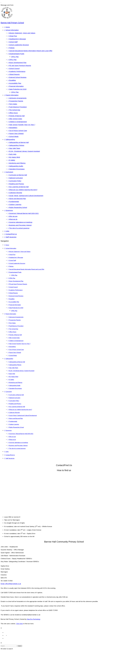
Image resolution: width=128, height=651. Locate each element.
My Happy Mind (14, 157)
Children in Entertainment (18, 122)
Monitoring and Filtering (17, 163)
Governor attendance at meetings (20, 222)
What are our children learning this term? (23, 190)
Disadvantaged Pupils (16, 54)
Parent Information (12, 95)
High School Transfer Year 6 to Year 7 (22, 125)
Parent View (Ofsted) (16, 133)
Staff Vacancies (11, 237)
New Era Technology (33, 619)
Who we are (13, 216)
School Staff (13, 42)
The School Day (14, 110)
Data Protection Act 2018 (17, 89)
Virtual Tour (13, 36)
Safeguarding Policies (16, 145)
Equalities (12, 80)
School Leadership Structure (19, 45)
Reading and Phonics (16, 184)
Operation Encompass (17, 169)
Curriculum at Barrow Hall (18, 175)
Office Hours (13, 113)
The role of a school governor (19, 228)
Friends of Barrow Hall (17, 116)
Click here (19, 623)
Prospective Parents (16, 101)
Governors (9, 210)
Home (8, 27)
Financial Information (16, 86)
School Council (14, 68)
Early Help (12, 154)
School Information (12, 30)
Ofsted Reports (14, 74)
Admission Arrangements (17, 98)
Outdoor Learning (15, 204)
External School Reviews (17, 77)
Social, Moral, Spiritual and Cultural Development (26, 196)
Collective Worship (15, 193)
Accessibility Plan (15, 83)
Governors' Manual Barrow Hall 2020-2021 (24, 213)
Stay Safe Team (14, 148)
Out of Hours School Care (18, 130)
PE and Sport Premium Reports (20, 65)
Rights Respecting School (18, 207)
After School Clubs (15, 119)
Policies (11, 48)
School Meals (13, 136)
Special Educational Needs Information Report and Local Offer (30, 51)
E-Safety (12, 160)
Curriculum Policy (15, 181)
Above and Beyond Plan (17, 198)
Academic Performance (17, 71)
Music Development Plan (17, 62)
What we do (13, 219)
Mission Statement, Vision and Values (22, 33)
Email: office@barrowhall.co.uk (11, 584)
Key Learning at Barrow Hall (19, 187)
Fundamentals (14, 201)
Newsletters (13, 128)
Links (7, 231)
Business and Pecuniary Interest (20, 225)
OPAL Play (15, 57)
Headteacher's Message (17, 39)
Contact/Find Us (11, 234)
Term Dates (13, 104)
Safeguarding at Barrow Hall (19, 142)
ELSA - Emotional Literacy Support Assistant (24, 151)
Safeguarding (10, 139)
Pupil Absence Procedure (18, 107)
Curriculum (9, 172)
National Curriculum (16, 178)
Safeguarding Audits (16, 166)
